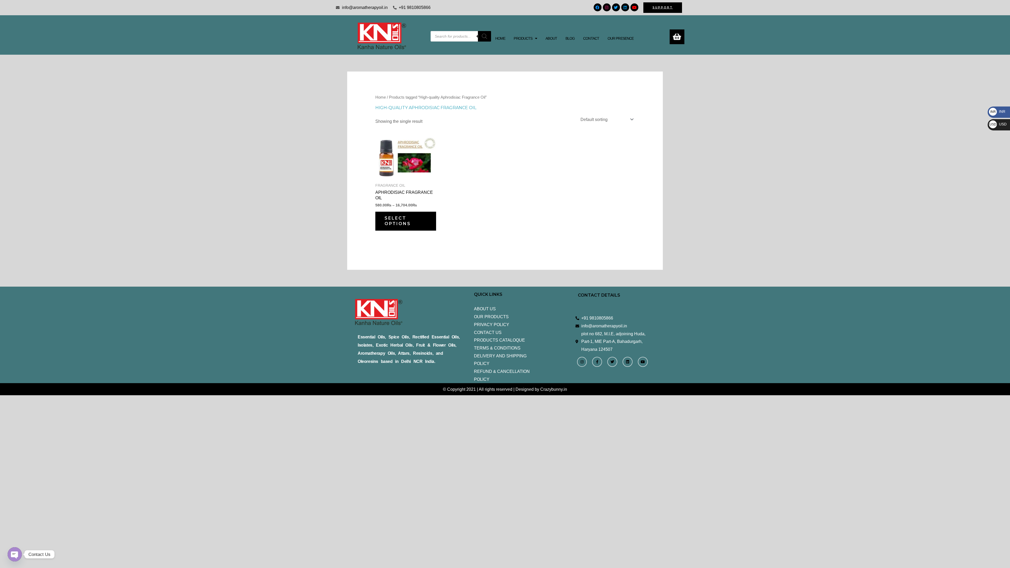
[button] (525, 38)
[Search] (484, 36)
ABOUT (551, 38)
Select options (398, 221)
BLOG (570, 38)
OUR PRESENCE (621, 38)
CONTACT (591, 38)
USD (998, 124)
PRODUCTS (523, 38)
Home (380, 97)
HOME (500, 38)
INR (997, 111)
